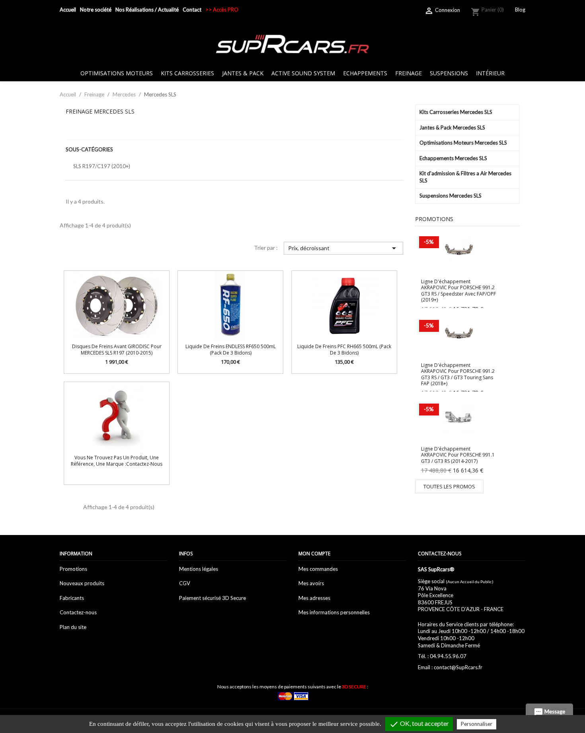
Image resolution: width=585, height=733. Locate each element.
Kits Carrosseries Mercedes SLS (455, 112)
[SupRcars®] (292, 43)
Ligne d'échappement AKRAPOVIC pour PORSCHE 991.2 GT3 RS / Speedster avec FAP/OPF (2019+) (458, 290)
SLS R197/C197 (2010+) (101, 166)
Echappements (365, 73)
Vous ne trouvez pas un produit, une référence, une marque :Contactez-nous (116, 460)
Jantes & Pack (242, 73)
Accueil (68, 9)
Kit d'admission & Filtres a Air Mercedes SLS (465, 177)
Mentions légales (198, 569)
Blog (520, 9)
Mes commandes (318, 569)
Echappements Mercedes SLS (453, 158)
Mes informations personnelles (334, 612)
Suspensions (449, 73)
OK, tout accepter (419, 724)
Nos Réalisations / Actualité (147, 9)
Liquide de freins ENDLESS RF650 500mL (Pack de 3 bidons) (230, 349)
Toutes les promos (449, 486)
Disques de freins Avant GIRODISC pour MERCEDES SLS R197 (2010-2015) (117, 349)
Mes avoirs (311, 583)
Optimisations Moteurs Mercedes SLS (463, 142)
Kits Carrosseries (187, 73)
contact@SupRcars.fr (458, 667)
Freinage (408, 73)
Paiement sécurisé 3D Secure (212, 598)
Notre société (95, 9)
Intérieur (490, 73)
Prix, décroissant (343, 248)
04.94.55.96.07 (448, 656)
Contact (192, 9)
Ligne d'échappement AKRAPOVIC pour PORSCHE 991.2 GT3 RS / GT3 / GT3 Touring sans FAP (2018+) (458, 374)
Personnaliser (476, 724)
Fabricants (72, 598)
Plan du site (73, 627)
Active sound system (303, 73)
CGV (184, 583)
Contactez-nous (78, 612)
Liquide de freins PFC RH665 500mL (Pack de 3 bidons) (344, 349)
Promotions (73, 569)
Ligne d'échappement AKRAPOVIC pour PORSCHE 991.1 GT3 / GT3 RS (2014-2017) (458, 454)
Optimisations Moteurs (116, 73)
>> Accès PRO (221, 9)
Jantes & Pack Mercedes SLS (452, 127)
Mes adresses (314, 598)
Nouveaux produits (82, 583)
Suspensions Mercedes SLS (450, 195)
